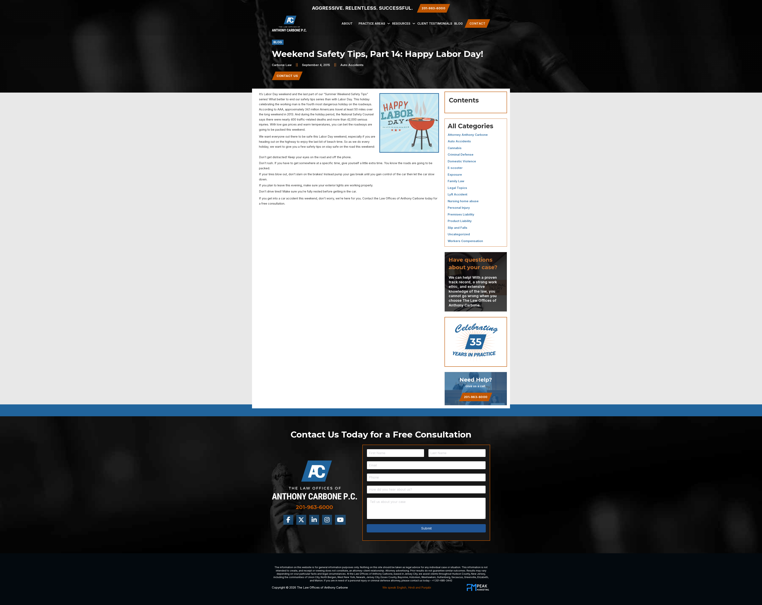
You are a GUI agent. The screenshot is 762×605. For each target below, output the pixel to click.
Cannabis (455, 148)
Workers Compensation (465, 241)
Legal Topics (457, 188)
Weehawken (428, 577)
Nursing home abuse (463, 201)
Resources (401, 23)
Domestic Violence (462, 161)
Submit (426, 528)
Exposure (455, 174)
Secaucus (457, 577)
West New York (346, 577)
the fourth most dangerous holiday (324, 104)
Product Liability (460, 221)
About (347, 23)
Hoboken (414, 577)
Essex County (388, 577)
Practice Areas (372, 23)
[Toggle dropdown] (388, 23)
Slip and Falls (457, 228)
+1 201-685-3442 (442, 580)
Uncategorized (459, 234)
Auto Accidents (352, 65)
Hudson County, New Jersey (468, 573)
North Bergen (328, 577)
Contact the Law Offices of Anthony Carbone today (397, 198)
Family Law (456, 181)
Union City (313, 577)
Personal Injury (459, 208)
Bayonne (403, 577)
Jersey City (411, 573)
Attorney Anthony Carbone (468, 135)
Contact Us (287, 76)
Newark (360, 577)
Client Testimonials (434, 23)
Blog (458, 23)
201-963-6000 (476, 397)
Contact (478, 23)
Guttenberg (443, 577)
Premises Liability (461, 214)
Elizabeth (482, 577)
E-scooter (455, 168)
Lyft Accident (457, 194)
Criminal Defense (460, 154)
